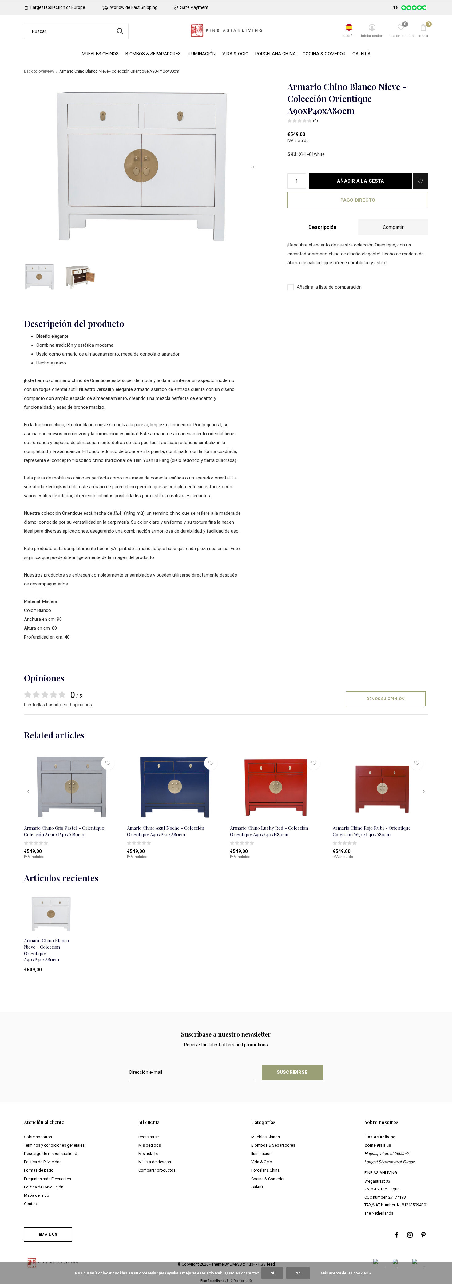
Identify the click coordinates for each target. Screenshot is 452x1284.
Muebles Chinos (100, 54)
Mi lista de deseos (154, 1162)
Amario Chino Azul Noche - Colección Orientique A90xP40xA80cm (165, 831)
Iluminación (202, 54)
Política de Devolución (43, 1187)
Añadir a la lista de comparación (329, 287)
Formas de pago (39, 1170)
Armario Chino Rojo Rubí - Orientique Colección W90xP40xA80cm (372, 831)
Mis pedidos (149, 1145)
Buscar (120, 31)
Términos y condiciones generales (54, 1145)
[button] (39, 277)
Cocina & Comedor (324, 54)
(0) (315, 120)
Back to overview (39, 71)
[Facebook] (396, 1235)
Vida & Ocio (235, 54)
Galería (361, 54)
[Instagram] (410, 1235)
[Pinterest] (423, 1235)
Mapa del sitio (36, 1195)
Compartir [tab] (393, 227)
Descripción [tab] (322, 227)
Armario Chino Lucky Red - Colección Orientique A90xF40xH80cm (269, 831)
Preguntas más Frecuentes (47, 1178)
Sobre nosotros (38, 1137)
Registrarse (148, 1137)
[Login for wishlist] (420, 181)
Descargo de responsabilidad (50, 1153)
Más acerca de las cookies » (346, 1273)
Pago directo (357, 200)
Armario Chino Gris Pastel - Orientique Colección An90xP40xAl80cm (64, 831)
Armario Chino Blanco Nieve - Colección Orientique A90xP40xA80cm (46, 950)
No (298, 1273)
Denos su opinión (386, 698)
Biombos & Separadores (153, 54)
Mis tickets (148, 1153)
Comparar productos (157, 1170)
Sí (272, 1273)
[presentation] (253, 167)
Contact (31, 1203)
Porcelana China (275, 54)
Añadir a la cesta (360, 181)
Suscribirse (292, 1072)
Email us (48, 1234)
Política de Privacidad (43, 1162)
